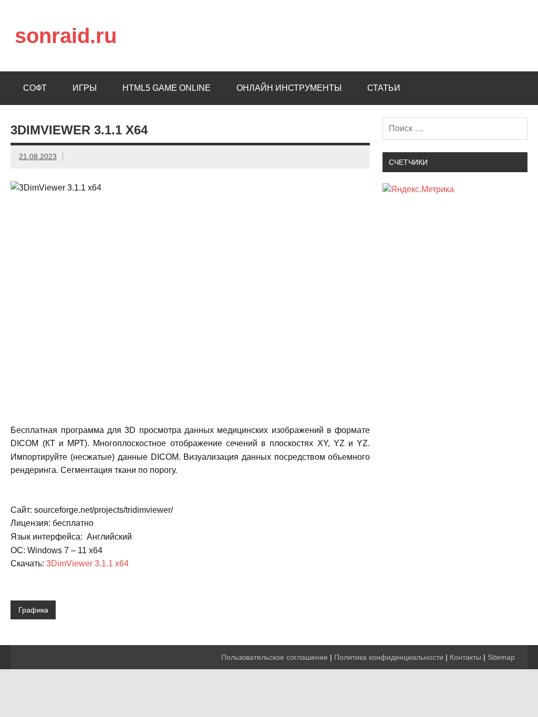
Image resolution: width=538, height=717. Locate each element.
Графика (33, 610)
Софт (35, 87)
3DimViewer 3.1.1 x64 (87, 563)
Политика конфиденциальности (388, 657)
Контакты (465, 657)
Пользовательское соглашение (274, 657)
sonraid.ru (66, 35)
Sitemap (501, 657)
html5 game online (166, 87)
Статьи (383, 87)
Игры (85, 87)
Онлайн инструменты (289, 87)
